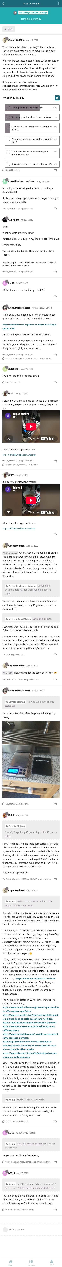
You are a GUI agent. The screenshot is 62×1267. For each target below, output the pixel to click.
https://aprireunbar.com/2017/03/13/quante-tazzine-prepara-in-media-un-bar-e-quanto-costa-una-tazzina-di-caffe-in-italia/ (29, 1045)
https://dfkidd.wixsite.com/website (18, 454)
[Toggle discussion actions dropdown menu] (59, 3)
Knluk (12, 901)
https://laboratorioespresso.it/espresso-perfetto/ (29, 1022)
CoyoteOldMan (17, 701)
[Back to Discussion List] (3, 3)
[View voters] (57, 97)
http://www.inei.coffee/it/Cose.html (35, 978)
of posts (30, 3)
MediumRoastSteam (20, 619)
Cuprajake (11, 553)
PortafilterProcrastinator (22, 586)
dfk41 (9, 673)
